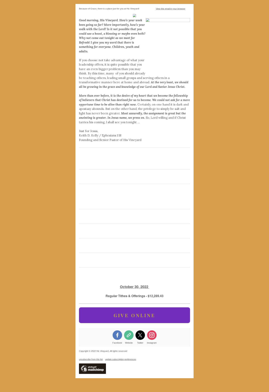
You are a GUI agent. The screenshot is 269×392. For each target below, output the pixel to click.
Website (129, 343)
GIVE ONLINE (134, 315)
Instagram (152, 343)
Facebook (117, 343)
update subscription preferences (120, 359)
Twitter (140, 343)
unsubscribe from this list (91, 359)
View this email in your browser (170, 8)
